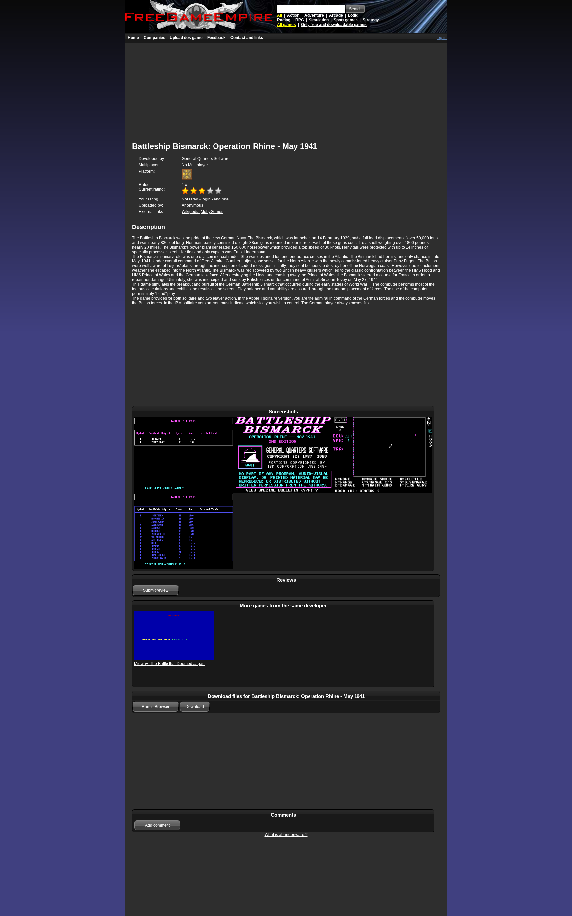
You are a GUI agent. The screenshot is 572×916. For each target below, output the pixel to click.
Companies (154, 37)
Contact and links (246, 37)
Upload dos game (186, 37)
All (279, 15)
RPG (299, 20)
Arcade (336, 15)
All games (286, 24)
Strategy (371, 20)
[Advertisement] (286, 89)
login (206, 199)
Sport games (346, 20)
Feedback (216, 37)
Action (293, 15)
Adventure (314, 15)
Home (133, 37)
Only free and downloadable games (334, 24)
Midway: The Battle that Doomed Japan (169, 663)
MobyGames (212, 211)
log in (442, 37)
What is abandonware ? (286, 834)
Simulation (319, 20)
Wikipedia (191, 211)
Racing (283, 20)
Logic (353, 15)
